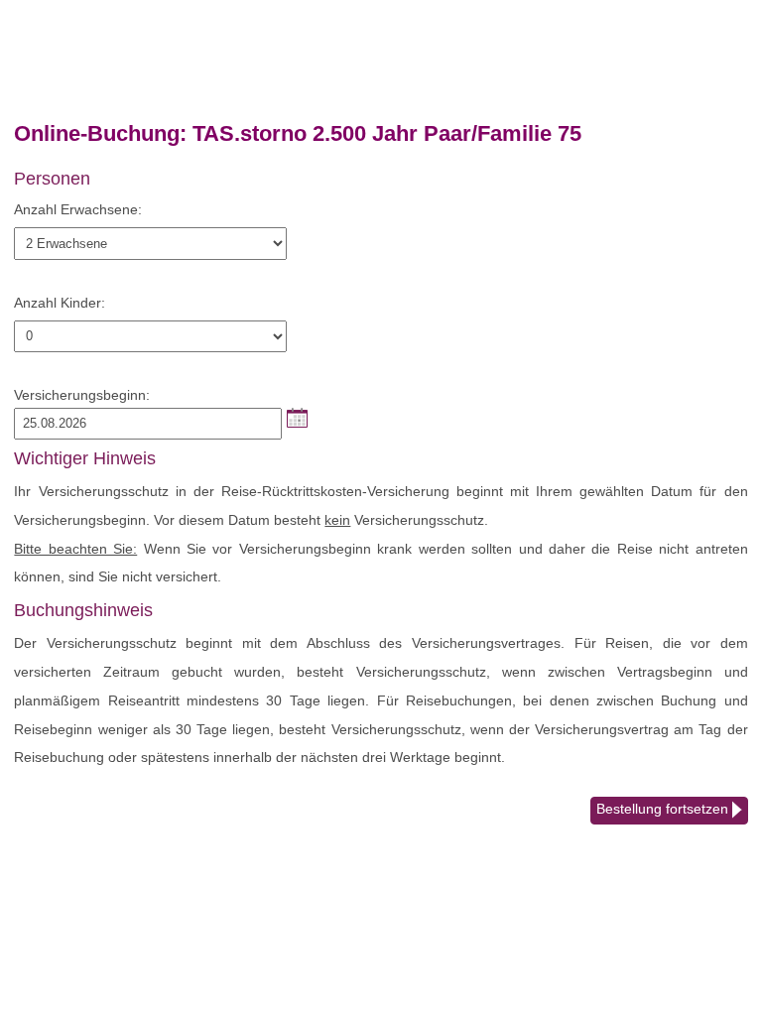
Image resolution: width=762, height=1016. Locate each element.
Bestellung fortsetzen (664, 809)
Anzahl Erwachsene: (78, 209)
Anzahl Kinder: (59, 303)
